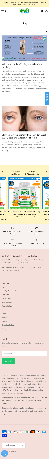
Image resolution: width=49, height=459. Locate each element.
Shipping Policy (8, 325)
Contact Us (6, 294)
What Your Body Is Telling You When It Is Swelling (22, 65)
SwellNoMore (11, 451)
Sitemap (5, 321)
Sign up (8, 361)
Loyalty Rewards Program (11, 290)
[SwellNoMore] (24, 11)
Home (4, 287)
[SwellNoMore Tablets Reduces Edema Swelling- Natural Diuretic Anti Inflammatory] (24, 193)
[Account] (41, 11)
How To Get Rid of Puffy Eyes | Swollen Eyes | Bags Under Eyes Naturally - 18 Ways (24, 136)
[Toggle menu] (2, 11)
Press (4, 329)
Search (4, 317)
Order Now (6, 298)
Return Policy (7, 306)
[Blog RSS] (45, 30)
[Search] (7, 11)
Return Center (7, 302)
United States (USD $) (12, 445)
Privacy (4, 309)
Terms (4, 313)
